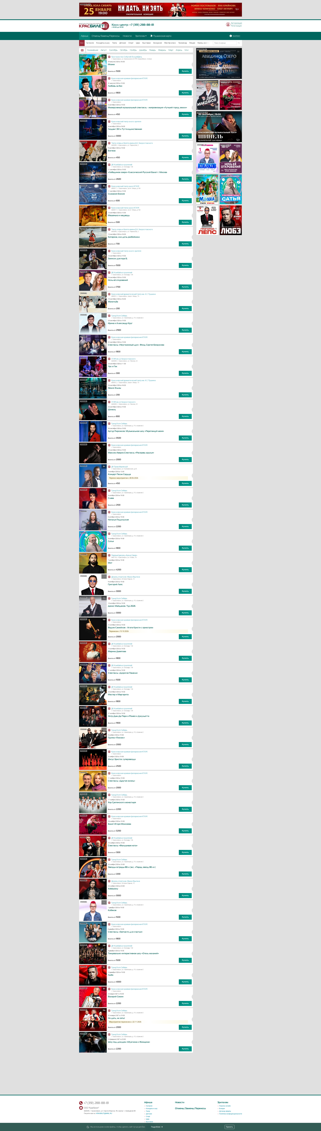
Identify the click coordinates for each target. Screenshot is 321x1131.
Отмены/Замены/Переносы (105, 35)
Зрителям (140, 35)
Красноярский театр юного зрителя (126, 122)
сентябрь (113, 50)
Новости (127, 35)
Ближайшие (92, 50)
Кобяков (112, 910)
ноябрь (133, 50)
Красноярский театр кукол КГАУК (125, 186)
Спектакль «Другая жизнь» (121, 781)
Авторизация (236, 23)
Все (81, 43)
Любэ (110, 975)
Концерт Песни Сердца (119, 474)
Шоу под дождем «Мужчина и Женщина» (129, 1042)
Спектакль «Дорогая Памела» (123, 673)
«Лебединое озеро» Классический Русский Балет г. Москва (137, 172)
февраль (162, 50)
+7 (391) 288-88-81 (141, 25)
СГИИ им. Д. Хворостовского (123, 359)
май (187, 50)
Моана (111, 64)
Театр (114, 43)
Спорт (130, 43)
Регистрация (236, 26)
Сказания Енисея (116, 194)
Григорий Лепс (115, 584)
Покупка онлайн (225, 1106)
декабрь (143, 50)
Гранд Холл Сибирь (119, 316)
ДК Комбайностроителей (121, 165)
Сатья (111, 541)
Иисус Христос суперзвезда (122, 759)
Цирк (138, 43)
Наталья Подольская (118, 520)
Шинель (112, 410)
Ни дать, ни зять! (116, 1018)
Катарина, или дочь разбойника (124, 237)
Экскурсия (157, 43)
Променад (182, 43)
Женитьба (113, 302)
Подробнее (155, 1127)
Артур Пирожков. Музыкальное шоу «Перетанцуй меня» (136, 431)
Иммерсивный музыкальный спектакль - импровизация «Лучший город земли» (147, 108)
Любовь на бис (115, 86)
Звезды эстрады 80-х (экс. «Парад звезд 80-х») (132, 867)
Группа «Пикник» (116, 738)
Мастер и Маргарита (118, 695)
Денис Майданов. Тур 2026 (121, 606)
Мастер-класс (170, 43)
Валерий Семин (115, 997)
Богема (111, 151)
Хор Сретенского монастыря (122, 802)
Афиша (84, 35)
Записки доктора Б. (118, 259)
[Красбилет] (94, 26)
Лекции (192, 43)
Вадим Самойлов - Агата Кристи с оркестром (130, 628)
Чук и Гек (112, 367)
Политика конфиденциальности (230, 1114)
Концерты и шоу (103, 43)
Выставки (146, 43)
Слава (111, 498)
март (171, 50)
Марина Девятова (117, 651)
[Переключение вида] (82, 50)
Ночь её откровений (118, 280)
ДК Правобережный (119, 467)
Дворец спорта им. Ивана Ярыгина (125, 577)
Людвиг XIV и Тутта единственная (125, 129)
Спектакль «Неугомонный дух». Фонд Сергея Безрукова (136, 345)
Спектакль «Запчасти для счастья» (125, 932)
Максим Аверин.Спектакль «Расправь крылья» (131, 453)
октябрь (123, 50)
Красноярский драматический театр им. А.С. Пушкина (133, 294)
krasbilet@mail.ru (104, 1113)
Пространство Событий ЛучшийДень (126, 57)
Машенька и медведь (119, 215)
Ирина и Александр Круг (120, 323)
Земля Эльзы (114, 388)
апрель (179, 50)
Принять (229, 1127)
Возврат (222, 1108)
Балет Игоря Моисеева (119, 824)
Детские (122, 43)
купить (185, 71)
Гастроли (90, 43)
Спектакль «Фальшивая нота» (123, 846)
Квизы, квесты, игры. (206, 43)
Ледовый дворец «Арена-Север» (124, 555)
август (104, 50)
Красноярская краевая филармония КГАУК (129, 78)
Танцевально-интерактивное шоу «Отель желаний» (133, 954)
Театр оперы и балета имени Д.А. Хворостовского (132, 143)
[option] (160, 10)
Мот (110, 563)
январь (152, 50)
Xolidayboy (113, 889)
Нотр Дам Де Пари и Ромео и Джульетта (128, 716)
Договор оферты (225, 1111)
